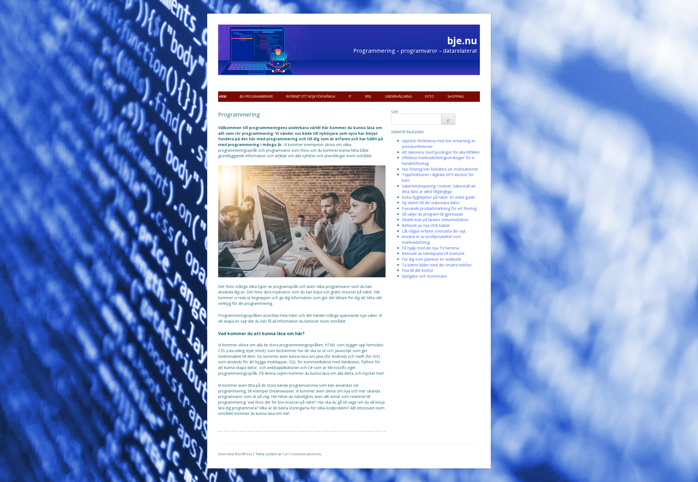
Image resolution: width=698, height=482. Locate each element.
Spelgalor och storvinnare (424, 276)
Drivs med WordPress (235, 454)
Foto (429, 96)
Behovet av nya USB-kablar (426, 225)
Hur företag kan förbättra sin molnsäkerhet (440, 169)
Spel (368, 96)
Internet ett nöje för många (310, 96)
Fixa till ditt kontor (418, 270)
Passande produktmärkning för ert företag (439, 208)
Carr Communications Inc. (302, 454)
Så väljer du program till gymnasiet (432, 214)
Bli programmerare (256, 96)
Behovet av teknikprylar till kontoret (433, 253)
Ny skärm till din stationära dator (431, 202)
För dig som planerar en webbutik (431, 259)
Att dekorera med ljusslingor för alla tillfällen (441, 152)
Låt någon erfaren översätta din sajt (434, 231)
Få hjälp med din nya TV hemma (430, 248)
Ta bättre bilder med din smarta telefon (436, 264)
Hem (222, 96)
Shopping (455, 96)
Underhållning (398, 96)
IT (350, 96)
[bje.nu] (251, 60)
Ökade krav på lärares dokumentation (435, 219)
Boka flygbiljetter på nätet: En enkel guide (438, 197)
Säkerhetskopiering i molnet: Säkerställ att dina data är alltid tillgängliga (439, 188)
